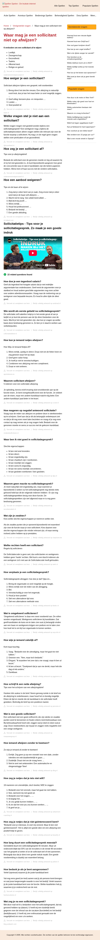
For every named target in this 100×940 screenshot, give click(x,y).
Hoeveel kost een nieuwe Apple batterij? (79, 36)
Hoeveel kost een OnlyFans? (78, 41)
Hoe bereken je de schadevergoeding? (74, 58)
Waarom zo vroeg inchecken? (78, 113)
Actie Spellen (9, 16)
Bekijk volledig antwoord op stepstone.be (47, 538)
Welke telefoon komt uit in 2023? (79, 63)
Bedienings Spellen (43, 16)
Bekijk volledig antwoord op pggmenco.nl (47, 676)
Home (6, 26)
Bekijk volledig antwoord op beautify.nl (46, 835)
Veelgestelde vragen (22, 26)
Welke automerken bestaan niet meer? (79, 108)
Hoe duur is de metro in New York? (80, 98)
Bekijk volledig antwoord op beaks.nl (46, 606)
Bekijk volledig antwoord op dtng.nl (45, 770)
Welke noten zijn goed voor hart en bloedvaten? (80, 102)
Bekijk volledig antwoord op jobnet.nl (46, 862)
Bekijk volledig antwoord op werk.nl (45, 564)
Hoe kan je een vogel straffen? (79, 49)
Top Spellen (74, 6)
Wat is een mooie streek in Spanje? (80, 139)
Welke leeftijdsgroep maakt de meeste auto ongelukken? (78, 118)
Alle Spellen (59, 6)
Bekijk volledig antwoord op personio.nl (46, 706)
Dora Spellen (82, 16)
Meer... (93, 16)
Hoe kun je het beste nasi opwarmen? (81, 73)
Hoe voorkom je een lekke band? (80, 131)
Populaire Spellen (90, 6)
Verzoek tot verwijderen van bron (18, 71)
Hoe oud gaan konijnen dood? (78, 45)
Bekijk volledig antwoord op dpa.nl (45, 476)
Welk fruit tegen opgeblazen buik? (80, 123)
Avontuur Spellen (25, 16)
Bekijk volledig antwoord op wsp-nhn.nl (46, 632)
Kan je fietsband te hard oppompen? (81, 127)
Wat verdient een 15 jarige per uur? (80, 135)
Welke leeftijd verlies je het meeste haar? (80, 68)
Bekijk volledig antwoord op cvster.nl (46, 403)
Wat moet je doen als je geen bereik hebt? (81, 77)
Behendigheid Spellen (64, 16)
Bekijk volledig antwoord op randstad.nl (46, 303)
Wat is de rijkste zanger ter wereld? (80, 53)
